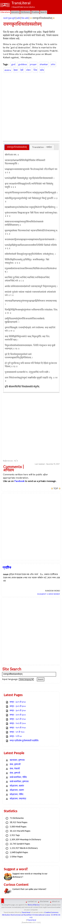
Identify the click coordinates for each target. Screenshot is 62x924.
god (13, 64)
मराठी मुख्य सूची (9, 18)
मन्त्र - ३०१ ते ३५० (18, 710)
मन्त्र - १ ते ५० (16, 736)
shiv (53, 64)
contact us (32, 901)
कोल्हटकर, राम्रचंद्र (18, 799)
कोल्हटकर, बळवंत (17, 786)
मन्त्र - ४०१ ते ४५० (18, 702)
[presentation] (17, 147)
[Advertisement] (31, 106)
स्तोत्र (42, 70)
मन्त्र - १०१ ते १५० (18, 728)
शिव (35, 70)
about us (56, 901)
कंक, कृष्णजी (15, 773)
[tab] (16, 147)
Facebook (19, 481)
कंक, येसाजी (15, 768)
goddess (22, 64)
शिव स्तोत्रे (24, 18)
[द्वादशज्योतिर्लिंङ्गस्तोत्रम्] (54, 18)
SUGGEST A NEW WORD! (48, 594)
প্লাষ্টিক (6, 567)
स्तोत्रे (18, 18)
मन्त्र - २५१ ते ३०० (18, 715)
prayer (33, 64)
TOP (56, 488)
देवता (16, 70)
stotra (7, 70)
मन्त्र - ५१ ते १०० (17, 732)
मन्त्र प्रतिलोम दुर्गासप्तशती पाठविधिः (24, 740)
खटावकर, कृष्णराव (17, 760)
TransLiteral (26, 912)
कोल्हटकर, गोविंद (16, 794)
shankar (44, 64)
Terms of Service (34, 905)
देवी (22, 70)
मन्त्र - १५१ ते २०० (18, 723)
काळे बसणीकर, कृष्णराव (19, 781)
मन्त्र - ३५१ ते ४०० (18, 706)
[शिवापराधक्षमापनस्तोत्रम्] (31, 18)
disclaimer (44, 901)
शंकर (28, 70)
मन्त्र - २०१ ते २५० (18, 719)
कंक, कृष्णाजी (15, 764)
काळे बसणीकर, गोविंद (18, 777)
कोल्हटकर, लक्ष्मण (17, 790)
